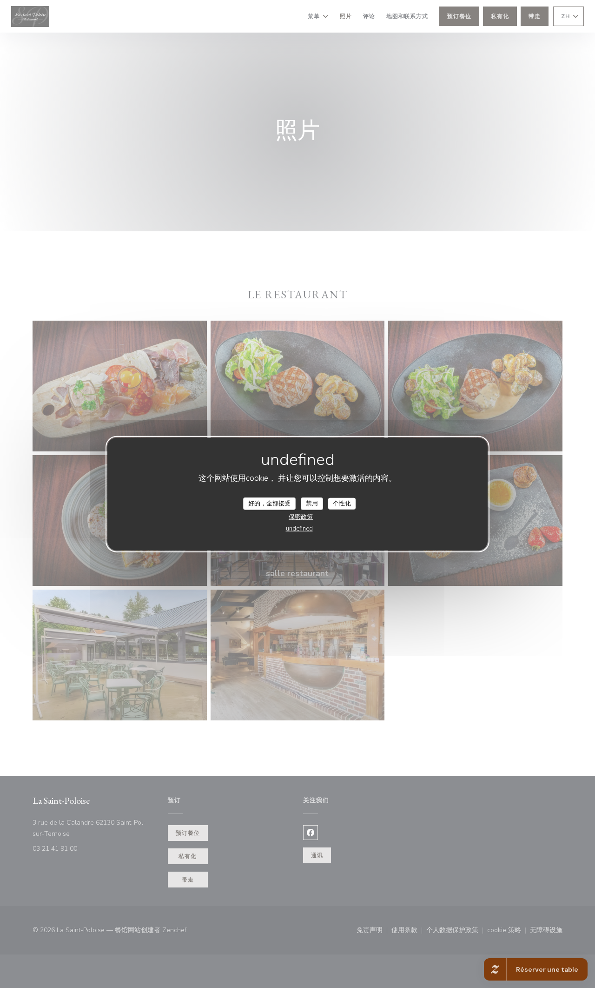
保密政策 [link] (301, 517)
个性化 (342, 503)
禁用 (312, 503)
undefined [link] (299, 528)
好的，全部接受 (269, 503)
